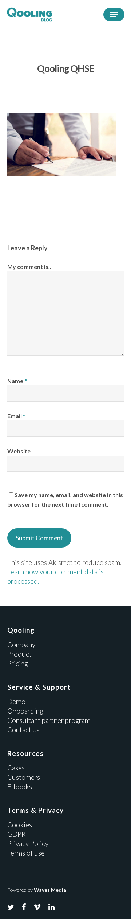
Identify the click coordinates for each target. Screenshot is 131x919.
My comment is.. (29, 266)
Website (19, 451)
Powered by (36, 890)
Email (16, 415)
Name (17, 380)
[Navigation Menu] (113, 14)
